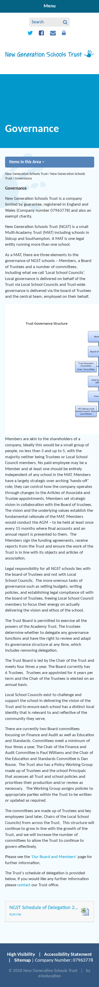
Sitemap (22, 960)
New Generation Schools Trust (26, 174)
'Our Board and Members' (54, 857)
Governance (23, 178)
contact (23, 885)
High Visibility (21, 954)
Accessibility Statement (68, 954)
